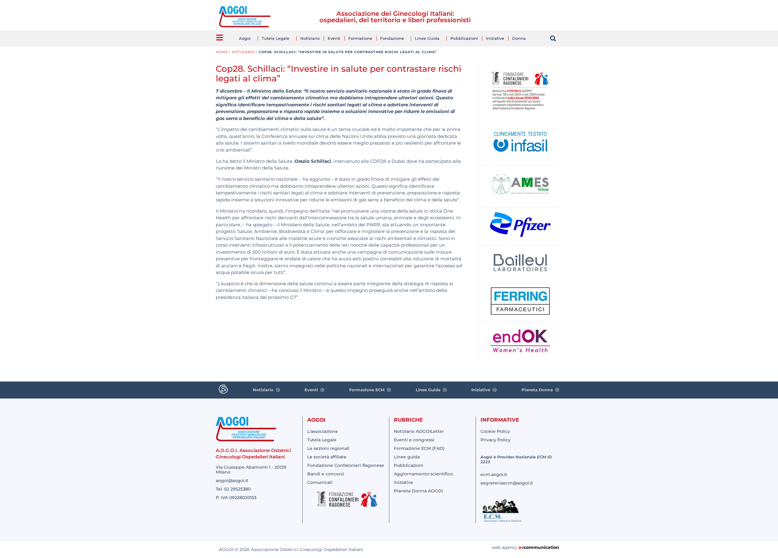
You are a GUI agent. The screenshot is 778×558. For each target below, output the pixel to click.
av (521, 547)
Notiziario (310, 38)
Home (222, 52)
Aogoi (245, 38)
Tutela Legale (275, 38)
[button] (553, 38)
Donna (519, 38)
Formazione (360, 38)
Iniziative (495, 38)
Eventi (334, 38)
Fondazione (392, 38)
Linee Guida (427, 38)
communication (541, 547)
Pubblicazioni (464, 38)
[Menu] (219, 37)
